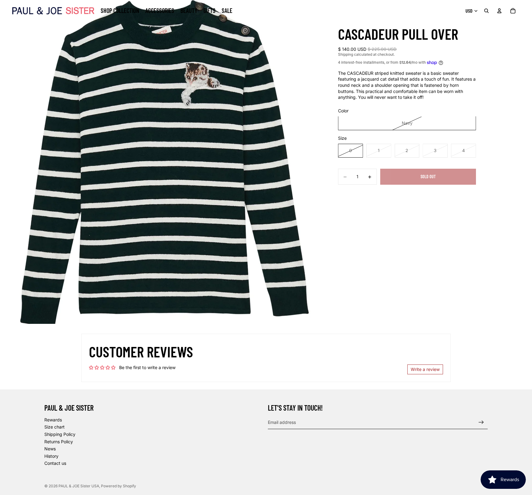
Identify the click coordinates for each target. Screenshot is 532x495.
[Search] (486, 11)
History (51, 456)
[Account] (499, 11)
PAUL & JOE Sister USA (78, 486)
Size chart (54, 427)
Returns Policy (58, 441)
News (50, 448)
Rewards (53, 419)
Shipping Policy (59, 434)
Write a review (425, 369)
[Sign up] (481, 422)
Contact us (55, 463)
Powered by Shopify (118, 486)
